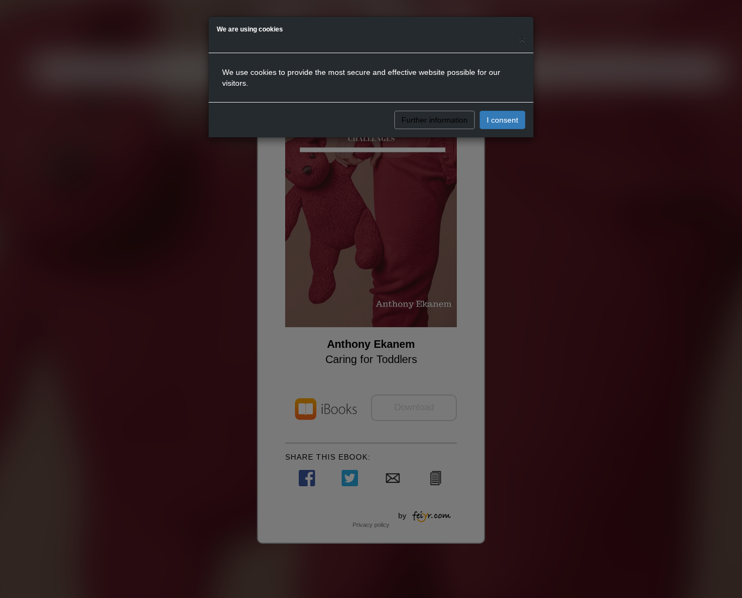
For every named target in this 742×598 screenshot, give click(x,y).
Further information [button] (434, 120)
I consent (502, 120)
